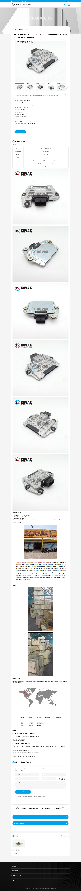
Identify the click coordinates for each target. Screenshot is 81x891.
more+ (65, 836)
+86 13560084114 (15, 1)
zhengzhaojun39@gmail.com (29, 1)
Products (21, 29)
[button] (66, 87)
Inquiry (20, 131)
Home (16, 29)
